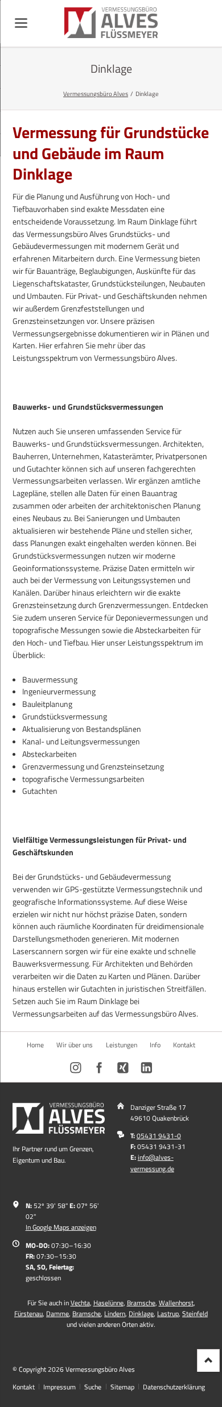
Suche (92, 1386)
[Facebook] (99, 1068)
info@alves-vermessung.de (152, 1162)
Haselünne (108, 1302)
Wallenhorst (176, 1302)
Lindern (114, 1313)
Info (155, 1044)
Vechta (80, 1302)
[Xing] (123, 1068)
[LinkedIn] (146, 1068)
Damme (57, 1313)
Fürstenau (28, 1313)
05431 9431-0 (159, 1135)
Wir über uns (74, 1044)
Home (35, 1044)
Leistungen (121, 1044)
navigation (21, 23)
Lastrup (168, 1313)
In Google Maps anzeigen (61, 1227)
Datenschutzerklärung (174, 1386)
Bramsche (141, 1302)
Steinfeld (195, 1313)
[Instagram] (76, 1068)
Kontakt (184, 1044)
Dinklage (141, 1313)
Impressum (59, 1386)
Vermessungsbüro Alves (95, 93)
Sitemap (122, 1386)
